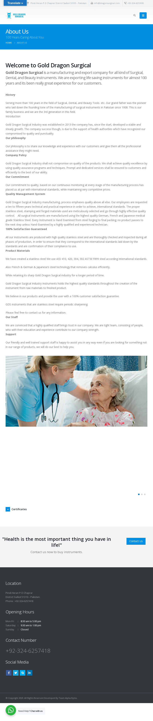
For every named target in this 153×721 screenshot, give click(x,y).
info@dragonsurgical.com (107, 3)
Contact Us (136, 541)
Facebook (9, 673)
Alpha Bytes (71, 698)
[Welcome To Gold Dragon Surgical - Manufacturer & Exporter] (16, 15)
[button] (138, 494)
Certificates (19, 509)
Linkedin (29, 673)
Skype (22, 673)
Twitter (15, 673)
